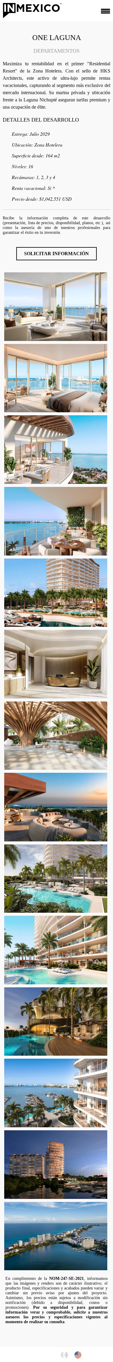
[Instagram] (43, 1354)
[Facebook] (33, 1354)
